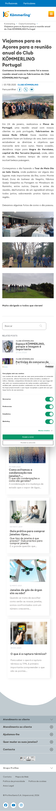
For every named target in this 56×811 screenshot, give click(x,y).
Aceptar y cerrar (28, 437)
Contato (7, 776)
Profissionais (11, 3)
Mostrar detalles (44, 430)
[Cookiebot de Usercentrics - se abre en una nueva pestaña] (40, 367)
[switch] (49, 406)
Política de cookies (37, 781)
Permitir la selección (28, 443)
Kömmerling (9, 23)
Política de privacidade (14, 781)
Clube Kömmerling (27, 23)
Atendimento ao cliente (17, 727)
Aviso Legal (8, 785)
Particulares (29, 3)
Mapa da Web (22, 776)
